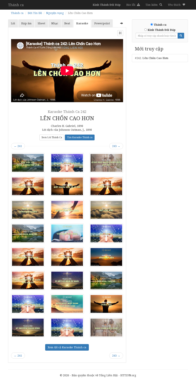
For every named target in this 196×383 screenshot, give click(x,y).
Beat (67, 23)
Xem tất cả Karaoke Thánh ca (67, 347)
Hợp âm (26, 23)
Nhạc (54, 23)
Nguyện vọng (55, 13)
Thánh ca (16, 4)
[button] (176, 5)
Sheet (41, 23)
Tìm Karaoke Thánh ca (79, 137)
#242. (151, 58)
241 (18, 146)
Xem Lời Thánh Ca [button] (52, 137)
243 (116, 146)
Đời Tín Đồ (35, 13)
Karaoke (82, 23)
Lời (13, 23)
